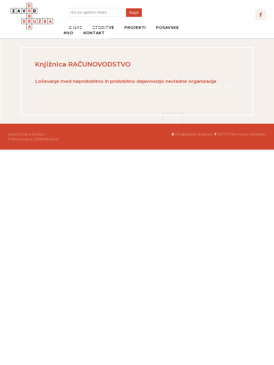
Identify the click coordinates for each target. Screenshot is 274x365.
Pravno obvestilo (251, 134)
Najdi (134, 12)
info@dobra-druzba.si (193, 134)
